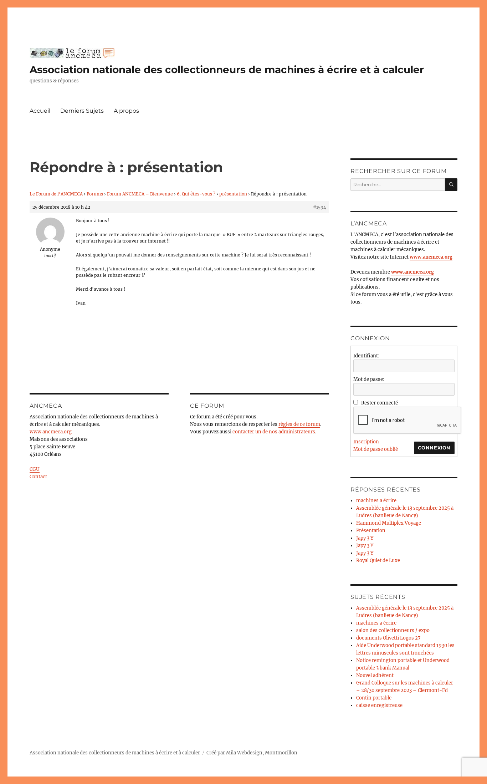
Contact (38, 477)
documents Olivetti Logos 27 (388, 638)
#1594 (319, 207)
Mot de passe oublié (375, 449)
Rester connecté (379, 403)
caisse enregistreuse (379, 705)
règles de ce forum (299, 424)
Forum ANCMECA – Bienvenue (140, 194)
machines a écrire (376, 501)
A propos (126, 110)
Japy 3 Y (364, 538)
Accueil (40, 110)
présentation (233, 194)
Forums (95, 194)
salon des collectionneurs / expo (393, 630)
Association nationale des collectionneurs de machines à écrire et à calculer (227, 69)
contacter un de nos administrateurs (273, 432)
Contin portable (373, 698)
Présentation (370, 531)
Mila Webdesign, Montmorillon (261, 753)
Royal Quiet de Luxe (378, 561)
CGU (35, 469)
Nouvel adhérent (375, 675)
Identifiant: (366, 356)
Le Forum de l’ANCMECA (56, 194)
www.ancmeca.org (51, 432)
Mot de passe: (368, 379)
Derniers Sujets (82, 110)
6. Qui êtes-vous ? (196, 194)
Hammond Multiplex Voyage (388, 523)
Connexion (434, 447)
